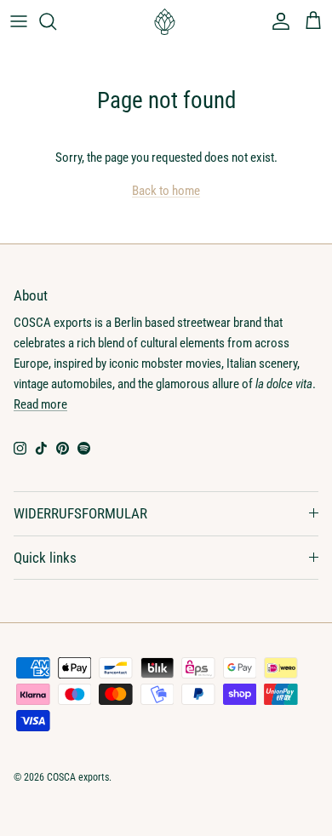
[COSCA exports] (166, 22)
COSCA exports (78, 777)
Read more (40, 404)
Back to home (166, 190)
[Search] (56, 21)
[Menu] (18, 21)
